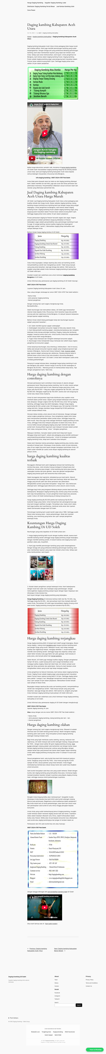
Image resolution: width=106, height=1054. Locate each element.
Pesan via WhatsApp (95, 1049)
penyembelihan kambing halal (57, 892)
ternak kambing (56, 656)
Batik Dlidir (58, 1035)
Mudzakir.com (35, 1032)
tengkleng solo (51, 645)
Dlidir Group (62, 1042)
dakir (40, 33)
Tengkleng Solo (46, 1032)
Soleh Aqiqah (49, 1035)
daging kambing (69, 275)
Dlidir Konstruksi (70, 1032)
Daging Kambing (58, 1032)
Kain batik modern (51, 924)
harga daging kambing (68, 167)
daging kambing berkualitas (50, 33)
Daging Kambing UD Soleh (17, 977)
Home (29, 36)
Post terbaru (14, 1018)
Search (56, 1002)
